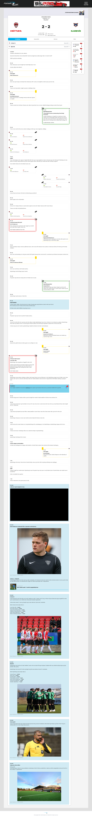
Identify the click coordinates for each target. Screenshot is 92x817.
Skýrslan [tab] (55, 39)
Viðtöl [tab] (74, 39)
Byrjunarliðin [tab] (36, 39)
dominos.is (28, 387)
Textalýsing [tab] (17, 39)
